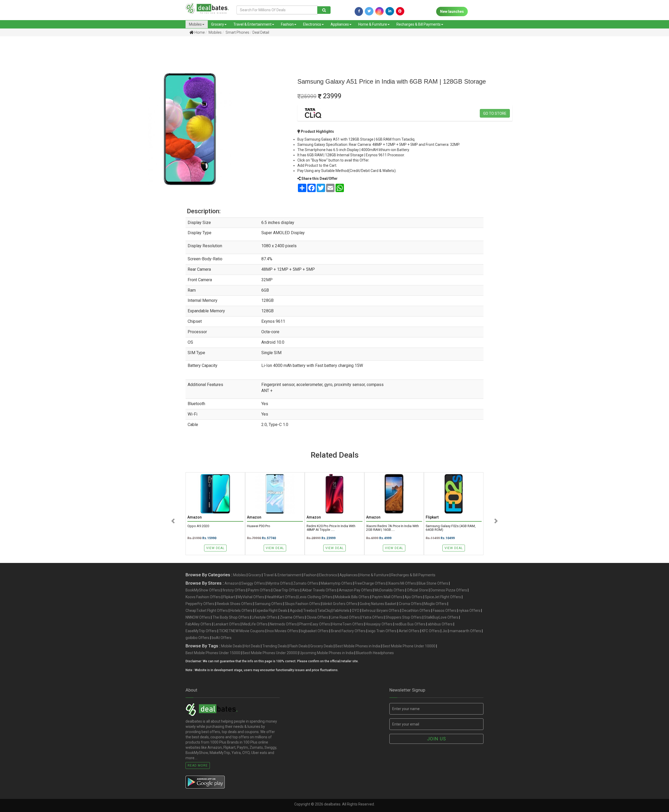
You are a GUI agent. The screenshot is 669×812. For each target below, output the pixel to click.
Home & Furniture (372, 24)
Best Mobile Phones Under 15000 (213, 653)
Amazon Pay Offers (355, 590)
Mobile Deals (231, 646)
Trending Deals (274, 646)
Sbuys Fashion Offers (302, 604)
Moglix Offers (435, 604)
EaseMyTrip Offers (201, 631)
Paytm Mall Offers (387, 597)
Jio (444, 631)
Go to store (494, 113)
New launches (452, 11)
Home (199, 32)
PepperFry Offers (200, 604)
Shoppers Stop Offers (403, 617)
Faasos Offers (444, 610)
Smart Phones (237, 32)
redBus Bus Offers (410, 624)
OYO (355, 610)
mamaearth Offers (465, 631)
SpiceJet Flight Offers (443, 597)
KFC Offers (431, 631)
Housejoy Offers (379, 624)
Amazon (231, 583)
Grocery (217, 24)
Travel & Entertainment (252, 24)
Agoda (295, 610)
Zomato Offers (305, 583)
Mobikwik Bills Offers (352, 597)
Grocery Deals (321, 646)
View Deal (215, 548)
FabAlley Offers (198, 624)
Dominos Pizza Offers (448, 590)
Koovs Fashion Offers (203, 597)
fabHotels (341, 610)
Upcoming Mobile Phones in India (326, 653)
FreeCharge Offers (370, 583)
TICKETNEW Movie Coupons (242, 631)
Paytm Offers (259, 590)
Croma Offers (410, 604)
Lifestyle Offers (265, 617)
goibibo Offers (197, 638)
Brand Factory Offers (348, 631)
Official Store (417, 590)
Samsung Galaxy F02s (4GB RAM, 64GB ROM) (451, 528)
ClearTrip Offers (286, 590)
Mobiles (195, 24)
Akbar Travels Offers (319, 590)
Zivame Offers (292, 617)
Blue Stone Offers (433, 583)
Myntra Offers (279, 583)
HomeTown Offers (347, 624)
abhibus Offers (440, 624)
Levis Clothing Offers (315, 597)
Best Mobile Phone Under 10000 (409, 646)
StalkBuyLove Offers (441, 617)
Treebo (309, 610)
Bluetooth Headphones (375, 653)
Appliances (340, 24)
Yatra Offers (372, 617)
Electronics (312, 24)
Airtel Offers (409, 631)
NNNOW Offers (198, 617)
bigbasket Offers (314, 631)
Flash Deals (298, 646)
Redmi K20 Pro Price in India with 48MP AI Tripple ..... (331, 528)
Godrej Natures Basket (378, 604)
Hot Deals (252, 646)
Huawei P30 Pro (258, 526)
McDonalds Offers (389, 590)
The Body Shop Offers (230, 617)
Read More (198, 765)
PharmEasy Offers (314, 624)
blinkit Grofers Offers (339, 604)
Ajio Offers (414, 597)
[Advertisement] (52, 80)
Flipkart (229, 597)
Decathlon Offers (416, 610)
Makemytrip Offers (336, 583)
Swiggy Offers (253, 583)
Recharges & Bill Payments (418, 24)
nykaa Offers (469, 610)
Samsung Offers (268, 604)
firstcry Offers (234, 590)
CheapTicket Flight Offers (207, 610)
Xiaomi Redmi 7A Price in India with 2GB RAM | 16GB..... (392, 528)
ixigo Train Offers (382, 631)
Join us (436, 738)
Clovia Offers (317, 617)
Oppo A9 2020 (198, 526)
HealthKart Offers (281, 597)
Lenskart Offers (227, 624)
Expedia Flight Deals (271, 610)
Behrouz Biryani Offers (381, 610)
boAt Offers (222, 638)
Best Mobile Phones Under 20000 (270, 653)
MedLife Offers (255, 624)
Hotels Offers (241, 610)
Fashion (287, 24)
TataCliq (324, 610)
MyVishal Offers (251, 597)
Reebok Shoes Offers (234, 604)
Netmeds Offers (283, 624)
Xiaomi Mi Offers (402, 583)
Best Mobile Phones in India (357, 646)
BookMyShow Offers (203, 590)
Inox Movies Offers (282, 631)
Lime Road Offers (345, 617)
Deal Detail (260, 32)
